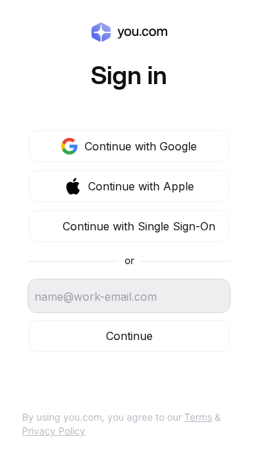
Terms (198, 417)
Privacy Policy (53, 431)
